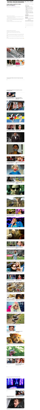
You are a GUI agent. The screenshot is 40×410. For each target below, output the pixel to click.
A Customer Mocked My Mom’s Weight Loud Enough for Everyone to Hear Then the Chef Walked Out (29, 9)
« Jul (25, 27)
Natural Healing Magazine (15, 2)
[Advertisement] (15, 11)
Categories (31, 1)
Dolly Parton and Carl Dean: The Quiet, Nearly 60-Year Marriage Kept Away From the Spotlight (29, 7)
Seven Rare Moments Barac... (12, 0)
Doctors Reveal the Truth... (30, 0)
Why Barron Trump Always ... (24, 0)
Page (27, 1)
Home (25, 1)
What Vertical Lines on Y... (18, 0)
